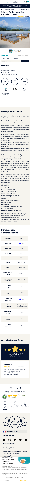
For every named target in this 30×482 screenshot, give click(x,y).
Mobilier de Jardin (8, 9)
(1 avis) (27, 16)
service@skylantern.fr (9, 449)
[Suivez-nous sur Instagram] (9, 439)
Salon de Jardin (14, 9)
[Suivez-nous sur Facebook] (4, 439)
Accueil (4, 9)
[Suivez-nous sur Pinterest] (20, 439)
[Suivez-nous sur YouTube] (25, 439)
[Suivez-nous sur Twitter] (15, 439)
